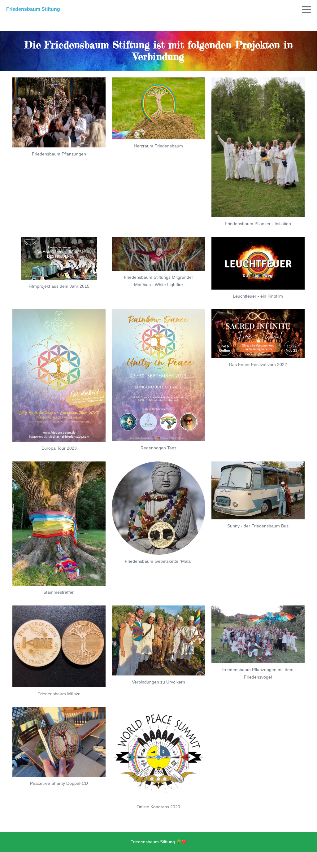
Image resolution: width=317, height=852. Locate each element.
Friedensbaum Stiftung (33, 9)
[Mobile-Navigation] (306, 9)
